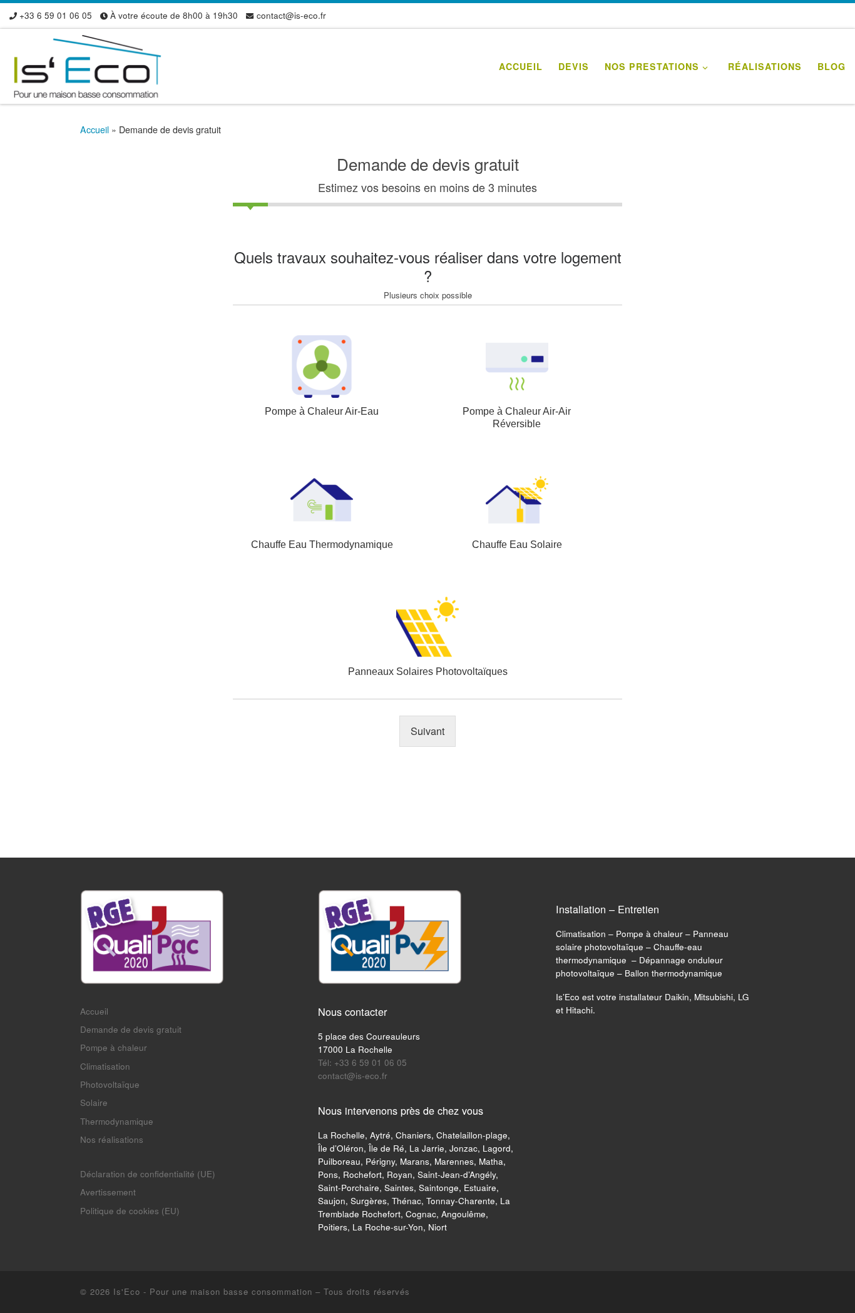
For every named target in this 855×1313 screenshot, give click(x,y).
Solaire (94, 1102)
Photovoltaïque (110, 1084)
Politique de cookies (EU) (130, 1211)
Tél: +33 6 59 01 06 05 (362, 1062)
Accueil (94, 129)
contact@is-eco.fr (352, 1076)
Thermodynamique (116, 1121)
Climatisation (105, 1066)
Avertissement (108, 1192)
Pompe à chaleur (113, 1047)
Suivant (428, 730)
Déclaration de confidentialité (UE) (147, 1174)
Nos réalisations (111, 1139)
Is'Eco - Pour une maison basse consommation (212, 1291)
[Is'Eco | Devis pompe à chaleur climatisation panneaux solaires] (87, 63)
